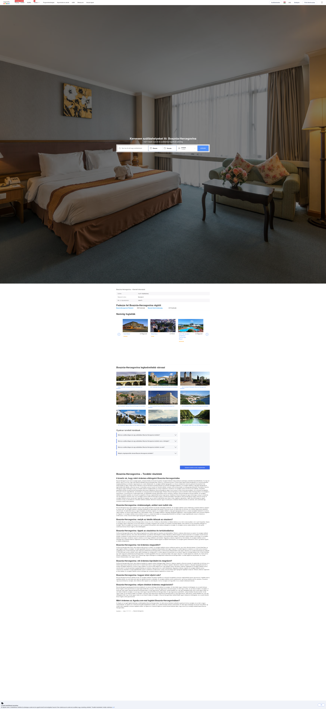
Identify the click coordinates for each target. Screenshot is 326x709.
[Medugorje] (195, 378)
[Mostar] (163, 378)
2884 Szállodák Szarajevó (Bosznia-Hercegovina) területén (129, 387)
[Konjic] (195, 416)
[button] (284, 2)
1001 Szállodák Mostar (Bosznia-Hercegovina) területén (163, 387)
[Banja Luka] (163, 397)
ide (113, 707)
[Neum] (195, 397)
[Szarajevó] (131, 378)
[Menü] (322, 2)
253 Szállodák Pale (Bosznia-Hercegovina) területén (163, 425)
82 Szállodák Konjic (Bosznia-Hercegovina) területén (195, 425)
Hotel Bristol (127, 334)
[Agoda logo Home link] (6, 2)
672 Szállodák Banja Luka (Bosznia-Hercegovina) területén (161, 406)
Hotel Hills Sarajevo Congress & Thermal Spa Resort (184, 336)
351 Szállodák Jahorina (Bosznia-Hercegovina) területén (132, 425)
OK (321, 705)
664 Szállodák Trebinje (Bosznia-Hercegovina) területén (131, 406)
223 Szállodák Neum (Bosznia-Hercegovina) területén (195, 406)
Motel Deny (154, 334)
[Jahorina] (131, 416)
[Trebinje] (131, 397)
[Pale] (163, 416)
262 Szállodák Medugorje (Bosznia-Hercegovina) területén (193, 387)
